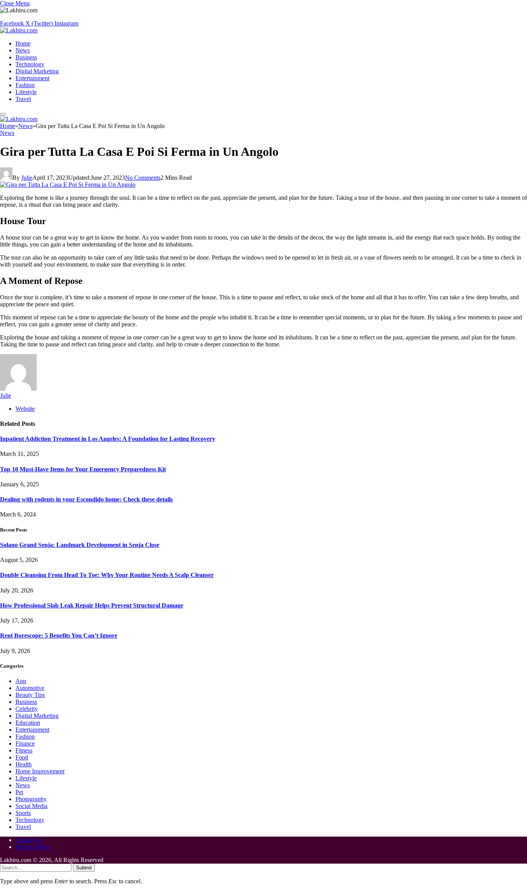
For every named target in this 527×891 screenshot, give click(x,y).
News (22, 50)
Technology (29, 64)
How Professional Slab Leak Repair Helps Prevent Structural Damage (91, 605)
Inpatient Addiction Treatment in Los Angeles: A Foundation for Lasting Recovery (107, 438)
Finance (25, 743)
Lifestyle (26, 92)
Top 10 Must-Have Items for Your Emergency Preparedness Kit (83, 469)
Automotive (29, 688)
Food (21, 757)
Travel (23, 99)
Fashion (25, 85)
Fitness (23, 750)
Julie (26, 177)
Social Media (31, 806)
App (20, 681)
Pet (19, 792)
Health (23, 764)
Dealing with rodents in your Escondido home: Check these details (86, 499)
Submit (84, 868)
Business (26, 57)
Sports (23, 813)
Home (22, 43)
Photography (31, 799)
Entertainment (32, 78)
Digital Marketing (37, 71)
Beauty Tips (30, 695)
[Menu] (3, 114)
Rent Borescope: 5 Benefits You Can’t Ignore (58, 635)
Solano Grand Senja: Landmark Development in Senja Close (79, 545)
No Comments (142, 177)
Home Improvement (39, 771)
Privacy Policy (33, 847)
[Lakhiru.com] (18, 30)
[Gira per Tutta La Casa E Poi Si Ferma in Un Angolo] (67, 184)
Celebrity (26, 708)
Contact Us (29, 840)
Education (27, 722)
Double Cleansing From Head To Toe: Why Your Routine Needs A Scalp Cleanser (107, 575)
